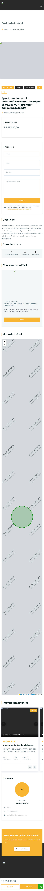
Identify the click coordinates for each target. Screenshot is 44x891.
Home (6, 29)
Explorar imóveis (22, 849)
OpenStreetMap (30, 694)
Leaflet (22, 694)
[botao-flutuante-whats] (40, 886)
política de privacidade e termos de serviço (19, 209)
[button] (4, 341)
